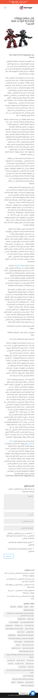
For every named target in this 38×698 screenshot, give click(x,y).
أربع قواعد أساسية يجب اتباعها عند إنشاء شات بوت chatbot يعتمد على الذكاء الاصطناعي (20, 614)
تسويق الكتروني (11, 635)
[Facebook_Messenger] (32, 693)
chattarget (20, 607)
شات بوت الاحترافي (16, 648)
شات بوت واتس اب (19, 663)
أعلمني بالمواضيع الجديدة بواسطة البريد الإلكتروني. (21, 550)
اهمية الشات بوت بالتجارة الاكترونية (25, 635)
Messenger (13, 607)
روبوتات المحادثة (18, 642)
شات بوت (18, 645)
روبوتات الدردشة (19, 265)
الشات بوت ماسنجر (29, 629)
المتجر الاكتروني (29, 632)
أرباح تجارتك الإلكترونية (28, 610)
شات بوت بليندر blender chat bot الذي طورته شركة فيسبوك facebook (20, 656)
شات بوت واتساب (29, 663)
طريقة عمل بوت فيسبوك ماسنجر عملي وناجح (22, 679)
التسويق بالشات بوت (13, 622)
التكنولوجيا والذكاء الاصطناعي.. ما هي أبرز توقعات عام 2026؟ (21, 591)
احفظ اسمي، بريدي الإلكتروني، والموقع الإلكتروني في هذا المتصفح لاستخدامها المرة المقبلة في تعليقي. (20, 536)
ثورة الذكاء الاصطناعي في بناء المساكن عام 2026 (20, 597)
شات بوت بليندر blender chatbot (26, 651)
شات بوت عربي (30, 660)
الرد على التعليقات (18, 625)
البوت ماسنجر (30, 619)
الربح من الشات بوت (29, 625)
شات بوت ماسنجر (21, 660)
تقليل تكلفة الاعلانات (28, 642)
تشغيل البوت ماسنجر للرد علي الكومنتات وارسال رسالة (21, 638)
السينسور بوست (9, 625)
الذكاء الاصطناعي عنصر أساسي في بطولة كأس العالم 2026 (19, 585)
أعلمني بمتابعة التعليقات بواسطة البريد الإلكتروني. (21, 543)
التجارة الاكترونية (21, 619)
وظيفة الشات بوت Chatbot (27, 685)
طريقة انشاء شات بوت (28, 676)
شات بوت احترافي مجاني (27, 648)
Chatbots (26, 607)
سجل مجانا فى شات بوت (27, 645)
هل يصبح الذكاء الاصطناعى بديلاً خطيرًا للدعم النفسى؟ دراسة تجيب (20, 580)
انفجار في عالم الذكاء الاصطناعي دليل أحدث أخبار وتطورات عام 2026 (19, 574)
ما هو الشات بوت (29, 682)
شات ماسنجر (30, 667)
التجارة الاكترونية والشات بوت (26, 622)
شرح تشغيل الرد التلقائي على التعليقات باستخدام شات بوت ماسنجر (20, 671)
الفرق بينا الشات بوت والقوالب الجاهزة (14, 629)
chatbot (31, 607)
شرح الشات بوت (22, 667)
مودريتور (13, 682)
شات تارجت (10, 663)
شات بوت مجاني (11, 660)
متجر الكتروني (20, 682)
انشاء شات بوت (20, 632)
